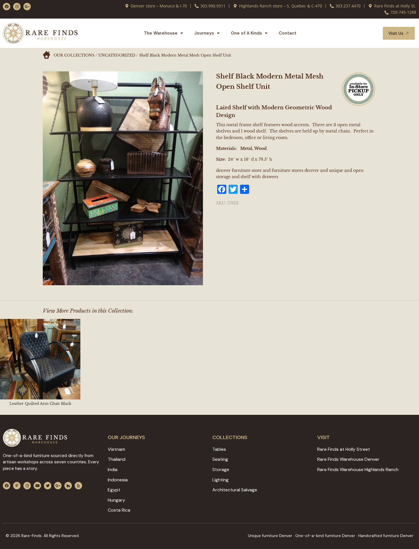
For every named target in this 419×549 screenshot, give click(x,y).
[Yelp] (78, 485)
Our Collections (74, 55)
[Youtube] (37, 485)
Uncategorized (116, 55)
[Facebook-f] (6, 6)
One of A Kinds (246, 33)
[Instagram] (17, 6)
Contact (287, 33)
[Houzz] (68, 485)
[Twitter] (47, 485)
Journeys (204, 33)
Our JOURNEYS (126, 437)
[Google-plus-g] (27, 6)
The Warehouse (161, 33)
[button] (371, 33)
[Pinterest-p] (17, 485)
